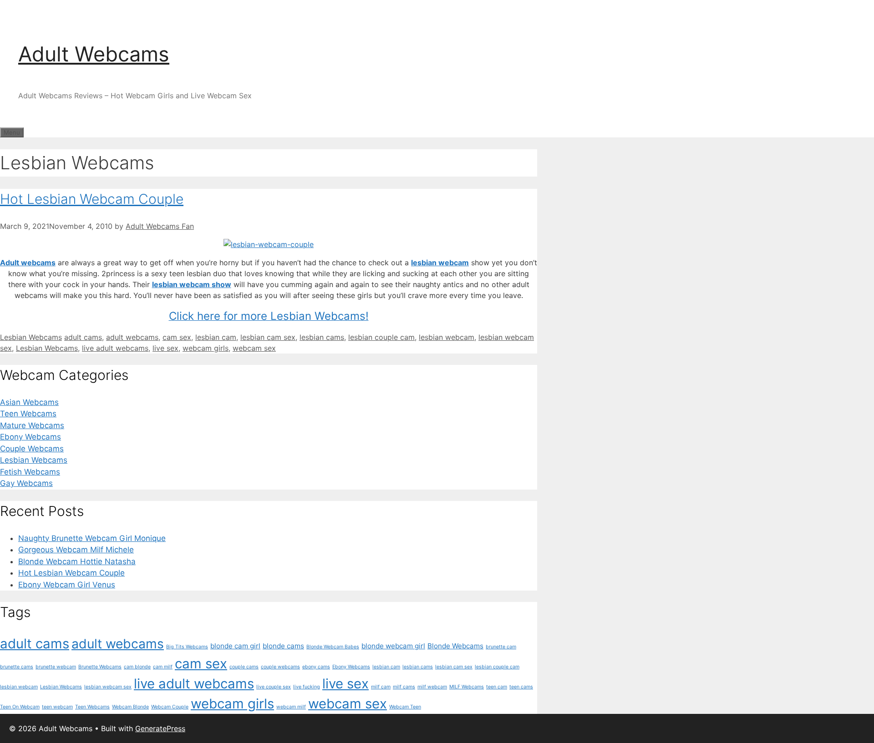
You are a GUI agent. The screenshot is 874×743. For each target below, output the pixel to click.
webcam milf (291, 707)
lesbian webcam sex (108, 687)
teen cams (521, 687)
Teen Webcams (28, 413)
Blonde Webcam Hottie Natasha (77, 561)
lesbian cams (322, 337)
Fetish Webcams (30, 471)
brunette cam (501, 647)
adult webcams (132, 337)
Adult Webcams (93, 53)
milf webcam (432, 687)
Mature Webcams (32, 425)
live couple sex (273, 687)
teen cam (496, 687)
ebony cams (316, 667)
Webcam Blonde (130, 707)
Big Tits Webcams (187, 647)
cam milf (163, 667)
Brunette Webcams (100, 667)
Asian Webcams (29, 402)
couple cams (244, 667)
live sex (165, 348)
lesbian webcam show (191, 284)
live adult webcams (115, 348)
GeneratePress (160, 728)
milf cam (381, 687)
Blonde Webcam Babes (332, 647)
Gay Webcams (26, 483)
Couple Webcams (32, 448)
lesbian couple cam (381, 337)
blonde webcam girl (393, 646)
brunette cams (16, 667)
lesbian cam (215, 337)
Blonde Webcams (455, 646)
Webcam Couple (169, 707)
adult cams (83, 337)
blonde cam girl (235, 646)
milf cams (404, 687)
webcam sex (254, 348)
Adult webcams (28, 262)
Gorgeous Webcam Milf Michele (76, 549)
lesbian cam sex (267, 337)
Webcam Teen (405, 707)
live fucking (306, 687)
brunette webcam (56, 667)
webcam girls (206, 348)
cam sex (177, 337)
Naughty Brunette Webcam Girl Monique (92, 538)
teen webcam (57, 707)
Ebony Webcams (30, 436)
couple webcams (280, 667)
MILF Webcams (466, 687)
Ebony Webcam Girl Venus (66, 584)
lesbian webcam (440, 262)
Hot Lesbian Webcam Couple (91, 199)
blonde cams (283, 646)
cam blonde (137, 667)
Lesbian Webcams (31, 337)
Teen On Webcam (20, 707)
